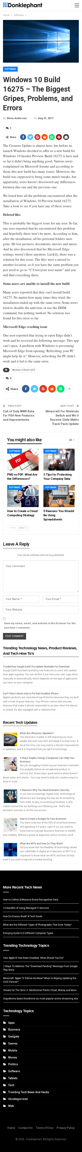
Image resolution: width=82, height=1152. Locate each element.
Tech (11, 1085)
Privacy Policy (66, 1127)
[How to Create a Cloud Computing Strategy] (23, 496)
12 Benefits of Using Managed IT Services (26, 908)
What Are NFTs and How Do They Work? (41, 843)
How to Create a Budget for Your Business (43, 818)
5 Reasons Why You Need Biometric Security (44, 790)
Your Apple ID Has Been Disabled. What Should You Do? (33, 958)
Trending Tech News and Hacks (28, 1092)
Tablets (13, 1078)
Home (11, 1127)
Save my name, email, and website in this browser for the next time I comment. (40, 625)
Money (12, 1057)
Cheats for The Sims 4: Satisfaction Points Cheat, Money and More (39, 990)
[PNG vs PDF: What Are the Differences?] (23, 460)
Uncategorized (18, 1099)
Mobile (12, 1050)
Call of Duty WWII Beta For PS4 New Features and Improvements (18, 416)
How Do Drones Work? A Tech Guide (22, 916)
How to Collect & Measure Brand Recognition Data (30, 899)
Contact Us (25, 1127)
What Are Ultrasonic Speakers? (37, 733)
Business (14, 1029)
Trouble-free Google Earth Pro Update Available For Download (36, 666)
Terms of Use (44, 1127)
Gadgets (13, 1036)
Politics (13, 1064)
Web (11, 1106)
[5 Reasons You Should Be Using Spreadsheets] (59, 496)
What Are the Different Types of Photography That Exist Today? (37, 924)
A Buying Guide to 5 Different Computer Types (28, 933)
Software (10, 69)
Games (13, 1043)
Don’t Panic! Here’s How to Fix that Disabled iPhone (30, 693)
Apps (11, 1022)
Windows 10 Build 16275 (23, 370)
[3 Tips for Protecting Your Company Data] (59, 460)
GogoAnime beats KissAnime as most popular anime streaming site (40, 998)
